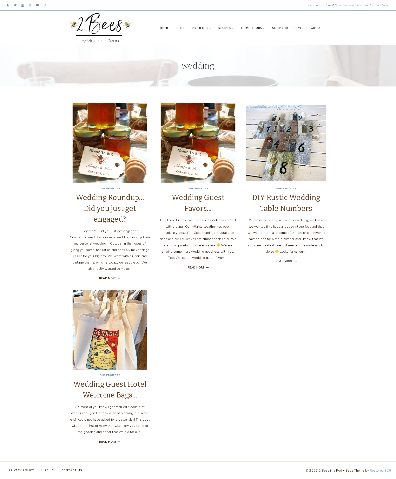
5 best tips (332, 5)
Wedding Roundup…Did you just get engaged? (110, 208)
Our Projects (110, 188)
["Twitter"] (15, 5)
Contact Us (71, 470)
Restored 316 (380, 470)
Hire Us (47, 470)
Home (164, 28)
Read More (109, 278)
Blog (181, 28)
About (316, 28)
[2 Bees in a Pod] (101, 28)
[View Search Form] (44, 5)
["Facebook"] (8, 5)
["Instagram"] (23, 5)
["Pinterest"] (30, 5)
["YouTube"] (37, 5)
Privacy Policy (21, 470)
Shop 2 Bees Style (288, 28)
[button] (210, 28)
